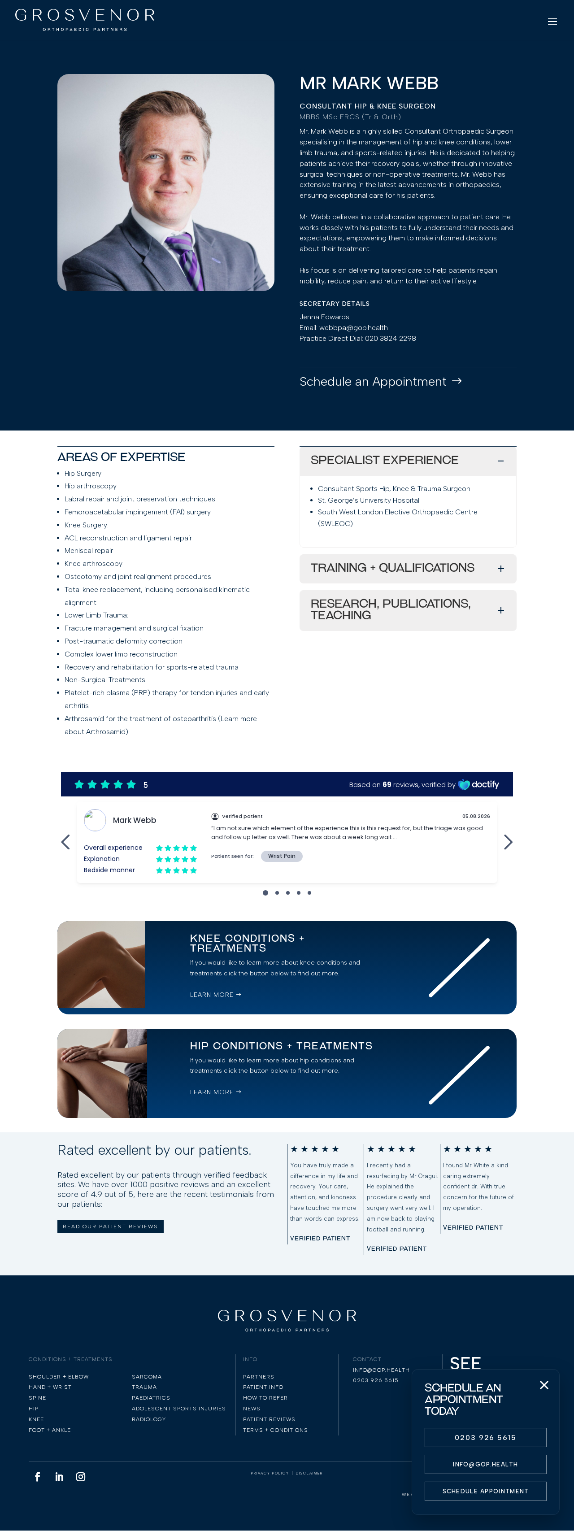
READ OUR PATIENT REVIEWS (110, 1226)
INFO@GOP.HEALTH (485, 1464)
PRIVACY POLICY (270, 1473)
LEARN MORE (212, 995)
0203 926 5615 (486, 1437)
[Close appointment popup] (544, 1385)
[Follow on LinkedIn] (59, 1477)
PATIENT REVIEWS (269, 1419)
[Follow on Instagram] (81, 1477)
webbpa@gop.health (353, 327)
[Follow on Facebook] (38, 1477)
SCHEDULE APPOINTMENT (486, 1491)
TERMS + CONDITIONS (275, 1430)
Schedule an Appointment (373, 381)
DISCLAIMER (309, 1473)
